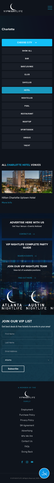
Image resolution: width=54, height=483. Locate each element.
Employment (27, 409)
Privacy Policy (27, 420)
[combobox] (27, 360)
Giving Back (27, 452)
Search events (25, 256)
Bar (27, 59)
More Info (7, 202)
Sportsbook (27, 130)
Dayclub (26, 82)
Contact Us (25, 234)
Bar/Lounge (27, 67)
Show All (27, 51)
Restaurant (27, 114)
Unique (27, 138)
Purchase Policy (27, 415)
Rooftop (27, 122)
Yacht (27, 145)
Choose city (24, 42)
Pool (26, 106)
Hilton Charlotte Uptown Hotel (18, 197)
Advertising (27, 431)
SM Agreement (27, 425)
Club (27, 74)
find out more (25, 278)
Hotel (27, 90)
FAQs (27, 446)
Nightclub (26, 98)
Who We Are (27, 436)
